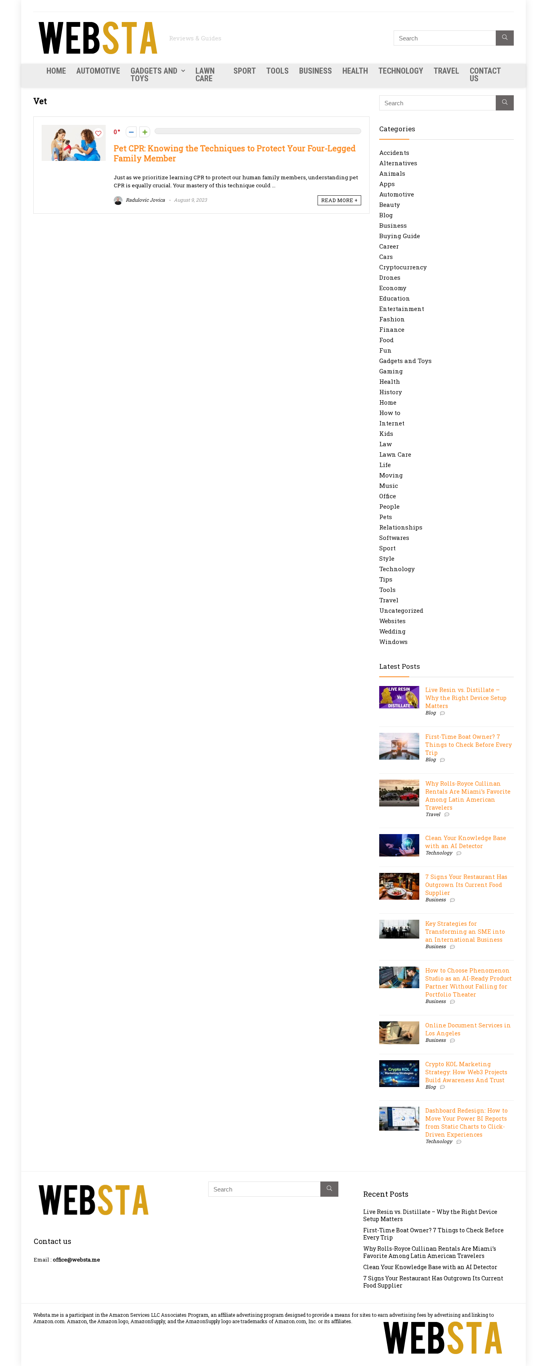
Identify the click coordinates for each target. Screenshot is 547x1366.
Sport (244, 71)
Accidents (394, 152)
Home (56, 71)
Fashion (392, 319)
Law (385, 444)
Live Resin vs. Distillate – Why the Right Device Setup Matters (466, 698)
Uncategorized (401, 610)
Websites (392, 621)
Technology (400, 71)
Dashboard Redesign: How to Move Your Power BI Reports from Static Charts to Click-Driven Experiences (466, 1122)
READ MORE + (339, 200)
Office (387, 496)
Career (389, 246)
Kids (386, 433)
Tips (385, 579)
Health (355, 71)
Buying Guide (399, 236)
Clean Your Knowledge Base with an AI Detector (465, 842)
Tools (277, 71)
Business (315, 71)
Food (386, 340)
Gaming (391, 371)
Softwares (394, 538)
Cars (386, 257)
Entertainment (401, 309)
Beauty (389, 205)
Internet (391, 423)
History (390, 392)
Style (386, 558)
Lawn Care (205, 74)
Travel (446, 71)
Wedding (392, 631)
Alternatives (398, 163)
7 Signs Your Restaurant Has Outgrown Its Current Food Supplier (466, 885)
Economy (392, 288)
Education (394, 298)
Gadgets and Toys (154, 74)
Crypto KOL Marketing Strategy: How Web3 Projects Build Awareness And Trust (466, 1072)
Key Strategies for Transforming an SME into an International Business (465, 931)
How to (389, 413)
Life (385, 465)
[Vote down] (131, 131)
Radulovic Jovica (145, 200)
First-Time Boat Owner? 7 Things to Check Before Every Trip (468, 744)
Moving (391, 475)
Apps (387, 184)
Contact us (485, 74)
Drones (389, 277)
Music (388, 485)
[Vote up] (144, 131)
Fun (385, 350)
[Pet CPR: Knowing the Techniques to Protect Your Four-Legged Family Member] (74, 129)
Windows (393, 642)
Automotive (98, 71)
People (389, 506)
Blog (386, 215)
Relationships (400, 527)
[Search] (505, 38)
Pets (385, 517)
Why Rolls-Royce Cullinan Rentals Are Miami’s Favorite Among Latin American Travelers (468, 795)
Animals (392, 173)
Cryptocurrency (403, 267)
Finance (391, 329)
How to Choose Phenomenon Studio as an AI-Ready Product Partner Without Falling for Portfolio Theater (468, 982)
